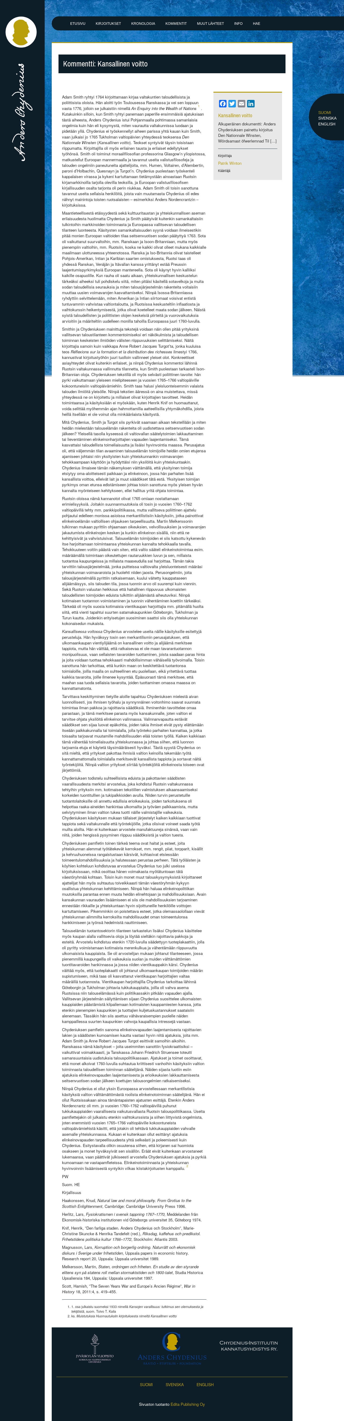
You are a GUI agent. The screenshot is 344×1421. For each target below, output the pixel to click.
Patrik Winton (230, 163)
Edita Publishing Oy (188, 1404)
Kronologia (143, 24)
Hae (256, 24)
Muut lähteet (210, 24)
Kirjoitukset (108, 24)
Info (238, 24)
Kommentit (176, 24)
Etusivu (77, 24)
